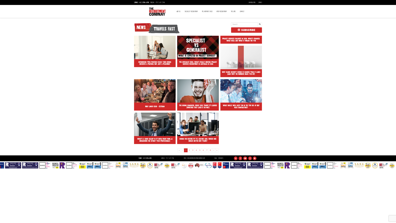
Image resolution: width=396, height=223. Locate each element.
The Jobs (233, 11)
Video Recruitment (221, 11)
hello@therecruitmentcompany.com (196, 158)
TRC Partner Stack (207, 11)
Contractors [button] (252, 2)
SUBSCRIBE (247, 30)
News (215, 158)
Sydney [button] (260, 2)
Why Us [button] (178, 11)
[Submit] (260, 24)
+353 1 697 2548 (160, 2)
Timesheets (220, 158)
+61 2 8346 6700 (144, 2)
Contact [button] (242, 11)
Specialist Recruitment (191, 11)
